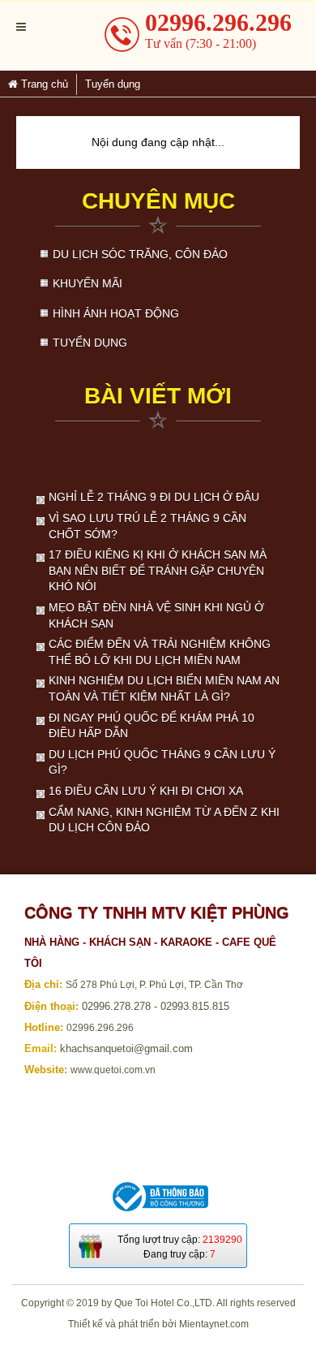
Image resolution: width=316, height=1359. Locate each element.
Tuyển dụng (90, 342)
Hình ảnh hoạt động (116, 313)
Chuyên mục (158, 201)
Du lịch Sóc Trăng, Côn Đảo (140, 254)
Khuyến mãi (87, 283)
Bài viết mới (158, 395)
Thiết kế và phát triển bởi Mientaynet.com (158, 1324)
